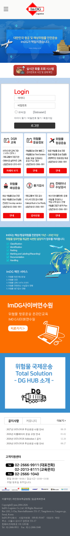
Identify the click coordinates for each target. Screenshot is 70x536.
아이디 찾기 (20, 118)
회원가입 (47, 118)
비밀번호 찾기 (35, 118)
